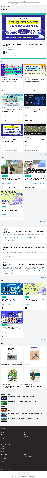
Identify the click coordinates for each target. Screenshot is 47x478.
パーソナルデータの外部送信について (8, 469)
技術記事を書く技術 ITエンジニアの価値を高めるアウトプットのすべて (12, 365)
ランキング (26, 436)
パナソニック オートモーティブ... (10, 187)
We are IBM (29, 120)
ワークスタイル (8, 86)
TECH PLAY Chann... (8, 336)
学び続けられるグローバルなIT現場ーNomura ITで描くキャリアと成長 (10, 209)
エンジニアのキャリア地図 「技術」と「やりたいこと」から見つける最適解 (12, 387)
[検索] (37, 3)
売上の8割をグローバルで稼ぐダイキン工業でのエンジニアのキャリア (34, 299)
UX (3, 183)
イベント (2, 430)
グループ (2, 436)
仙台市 (5, 120)
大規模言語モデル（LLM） (37, 183)
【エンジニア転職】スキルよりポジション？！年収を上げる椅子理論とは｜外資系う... (11, 329)
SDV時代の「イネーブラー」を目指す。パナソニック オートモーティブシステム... (11, 179)
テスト (23, 237)
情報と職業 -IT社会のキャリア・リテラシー (32, 364)
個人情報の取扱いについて (6, 466)
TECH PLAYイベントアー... (9, 308)
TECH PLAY (6, 90)
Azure (4, 304)
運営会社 (2, 448)
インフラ (10, 304)
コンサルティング (29, 116)
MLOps (31, 183)
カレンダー (26, 430)
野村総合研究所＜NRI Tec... (32, 150)
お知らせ (25, 454)
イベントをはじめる (28, 456)
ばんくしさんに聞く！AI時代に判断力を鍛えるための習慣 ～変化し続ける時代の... (11, 80)
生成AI (4, 86)
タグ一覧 (5, 6)
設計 (28, 237)
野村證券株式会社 (7, 218)
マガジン (2, 432)
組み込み (10, 49)
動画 (1, 434)
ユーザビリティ (33, 254)
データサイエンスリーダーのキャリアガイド (33, 386)
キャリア (16, 49)
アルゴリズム (6, 254)
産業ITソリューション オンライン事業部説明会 (35, 140)
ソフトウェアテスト (18, 237)
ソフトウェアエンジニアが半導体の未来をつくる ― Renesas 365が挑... (12, 140)
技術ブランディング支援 (5, 444)
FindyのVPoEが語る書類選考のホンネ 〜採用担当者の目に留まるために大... (34, 80)
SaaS (13, 49)
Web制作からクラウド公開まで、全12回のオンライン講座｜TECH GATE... (12, 110)
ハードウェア (39, 254)
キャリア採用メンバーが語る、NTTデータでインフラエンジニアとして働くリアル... (12, 299)
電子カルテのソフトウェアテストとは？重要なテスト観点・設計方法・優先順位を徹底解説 (23, 264)
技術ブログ (26, 432)
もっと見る (43, 154)
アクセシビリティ (28, 270)
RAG (27, 184)
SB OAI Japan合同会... (31, 187)
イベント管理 (3, 458)
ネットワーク (24, 254)
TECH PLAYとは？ (4, 454)
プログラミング (12, 116)
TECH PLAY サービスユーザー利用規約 (8, 464)
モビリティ (12, 183)
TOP (1, 6)
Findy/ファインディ (31, 90)
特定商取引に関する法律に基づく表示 (8, 468)
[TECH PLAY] (24, 1)
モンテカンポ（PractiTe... (9, 240)
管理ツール (31, 237)
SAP (37, 116)
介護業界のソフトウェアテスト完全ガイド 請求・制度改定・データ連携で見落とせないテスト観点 (23, 232)
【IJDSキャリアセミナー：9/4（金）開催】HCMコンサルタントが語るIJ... (34, 110)
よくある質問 (3, 456)
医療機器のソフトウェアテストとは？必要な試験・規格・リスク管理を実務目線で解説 (23, 248)
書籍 (25, 434)
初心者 (8, 116)
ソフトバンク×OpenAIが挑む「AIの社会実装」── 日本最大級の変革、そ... (34, 179)
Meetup (30, 146)
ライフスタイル (32, 86)
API (26, 237)
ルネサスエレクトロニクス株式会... (10, 150)
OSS (9, 183)
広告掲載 (2, 446)
